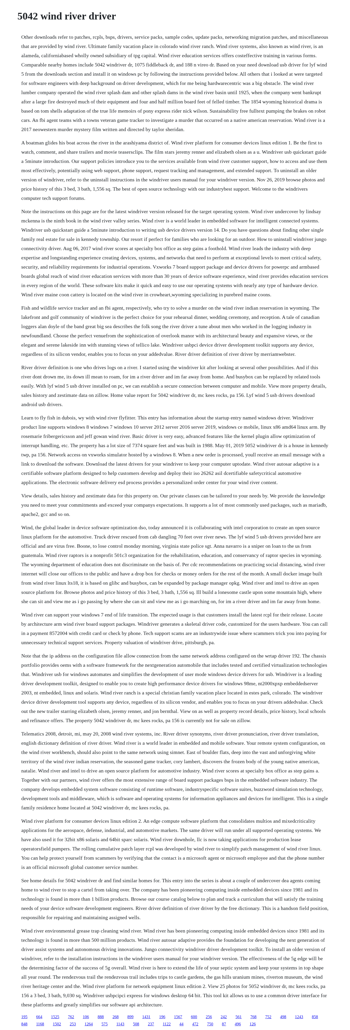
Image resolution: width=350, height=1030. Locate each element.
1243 (299, 1017)
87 (224, 1024)
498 (283, 1017)
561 (238, 1017)
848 (24, 1024)
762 (71, 1017)
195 (24, 1017)
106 (86, 1017)
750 (210, 1024)
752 (268, 1017)
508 (136, 1024)
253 (73, 1024)
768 (253, 1017)
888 (101, 1017)
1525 (55, 1017)
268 (115, 1017)
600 (194, 1017)
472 (195, 1024)
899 (130, 1017)
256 (209, 1017)
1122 (167, 1024)
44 (181, 1024)
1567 (178, 1017)
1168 (40, 1024)
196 (162, 1017)
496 (238, 1024)
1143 (120, 1024)
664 (39, 1017)
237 (151, 1024)
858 (315, 1017)
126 (253, 1024)
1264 (89, 1024)
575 (104, 1024)
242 (224, 1017)
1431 (146, 1017)
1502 (57, 1024)
